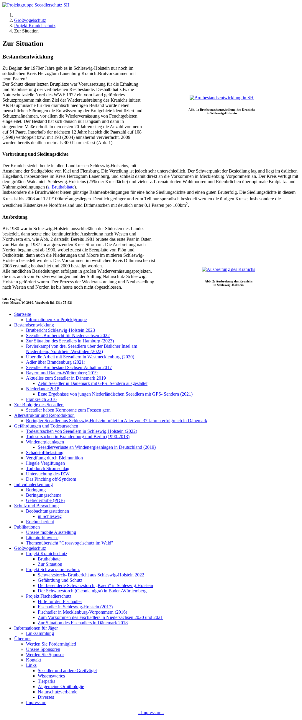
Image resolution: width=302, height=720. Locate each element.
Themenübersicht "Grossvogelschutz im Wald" (69, 542)
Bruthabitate (49, 558)
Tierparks (46, 681)
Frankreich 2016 (41, 399)
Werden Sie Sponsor (45, 654)
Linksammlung (40, 633)
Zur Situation (50, 564)
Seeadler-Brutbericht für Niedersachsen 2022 (68, 335)
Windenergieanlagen (45, 441)
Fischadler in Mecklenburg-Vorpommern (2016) (82, 612)
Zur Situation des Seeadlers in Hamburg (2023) (70, 340)
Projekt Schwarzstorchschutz (53, 569)
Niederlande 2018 (42, 388)
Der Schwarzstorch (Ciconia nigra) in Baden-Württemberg (92, 590)
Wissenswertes (51, 675)
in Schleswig (50, 516)
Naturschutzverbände (57, 691)
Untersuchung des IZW (48, 473)
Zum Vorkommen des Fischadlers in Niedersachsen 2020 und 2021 (100, 617)
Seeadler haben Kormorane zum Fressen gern (68, 409)
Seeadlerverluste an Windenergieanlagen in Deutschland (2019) (97, 447)
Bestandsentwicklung (34, 324)
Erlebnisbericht (40, 521)
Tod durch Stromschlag (47, 468)
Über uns (22, 638)
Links (31, 665)
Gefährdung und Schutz (60, 580)
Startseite (22, 314)
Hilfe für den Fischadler (60, 601)
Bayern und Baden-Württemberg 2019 (62, 372)
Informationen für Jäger (36, 627)
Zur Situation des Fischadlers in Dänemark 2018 (83, 622)
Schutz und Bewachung (36, 505)
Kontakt (33, 659)
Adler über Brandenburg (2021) (55, 362)
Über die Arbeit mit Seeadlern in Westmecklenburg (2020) (80, 356)
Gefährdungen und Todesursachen (46, 425)
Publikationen (27, 526)
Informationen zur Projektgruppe (56, 319)
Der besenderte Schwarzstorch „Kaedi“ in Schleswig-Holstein (95, 585)
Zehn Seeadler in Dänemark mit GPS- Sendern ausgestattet (92, 383)
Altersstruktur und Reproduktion (44, 415)
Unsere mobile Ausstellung (51, 532)
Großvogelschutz (30, 548)
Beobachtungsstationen (47, 510)
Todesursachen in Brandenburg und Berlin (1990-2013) (77, 436)
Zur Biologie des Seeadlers (39, 404)
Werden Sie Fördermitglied (51, 643)
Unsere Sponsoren (43, 649)
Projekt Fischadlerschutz (48, 596)
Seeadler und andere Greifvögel (67, 670)
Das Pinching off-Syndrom (51, 479)
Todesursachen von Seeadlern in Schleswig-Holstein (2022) (81, 431)
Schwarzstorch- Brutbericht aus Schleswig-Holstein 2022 (91, 574)
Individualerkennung (33, 484)
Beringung (36, 489)
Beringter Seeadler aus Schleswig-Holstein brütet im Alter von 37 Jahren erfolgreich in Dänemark (116, 420)
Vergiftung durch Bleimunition (54, 457)
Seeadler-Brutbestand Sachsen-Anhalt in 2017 (69, 367)
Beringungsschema (43, 495)
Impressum (36, 702)
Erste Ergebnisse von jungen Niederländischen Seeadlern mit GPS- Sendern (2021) (115, 393)
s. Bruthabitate (60, 186)
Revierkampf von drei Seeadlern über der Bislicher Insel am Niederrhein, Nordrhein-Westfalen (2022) (81, 349)
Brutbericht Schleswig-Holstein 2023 (60, 330)
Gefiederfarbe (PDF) (45, 500)
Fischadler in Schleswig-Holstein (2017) (75, 606)
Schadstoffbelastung (44, 452)
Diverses (46, 697)
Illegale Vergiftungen (45, 463)
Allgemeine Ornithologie (61, 686)
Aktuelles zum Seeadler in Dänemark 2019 (66, 378)
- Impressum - (151, 712)
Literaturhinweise (42, 537)
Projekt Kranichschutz (46, 553)
